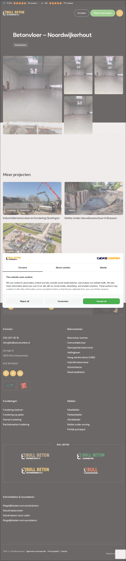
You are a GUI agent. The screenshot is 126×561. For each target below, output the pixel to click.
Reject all (24, 301)
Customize (63, 301)
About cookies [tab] (63, 267)
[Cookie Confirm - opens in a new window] (108, 258)
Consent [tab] (22, 267)
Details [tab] (103, 267)
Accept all (101, 301)
